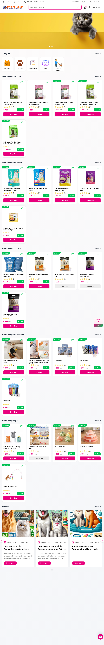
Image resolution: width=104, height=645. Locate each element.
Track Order (97, 2)
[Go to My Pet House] (15, 7)
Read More (10, 563)
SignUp (98, 7)
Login (93, 7)
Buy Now (13, 114)
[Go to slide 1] (49, 46)
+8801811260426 (32, 2)
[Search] (78, 7)
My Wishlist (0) (87, 2)
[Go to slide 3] (54, 46)
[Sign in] (89, 7)
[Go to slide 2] (52, 46)
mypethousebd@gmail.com (13, 2)
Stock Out (64, 286)
